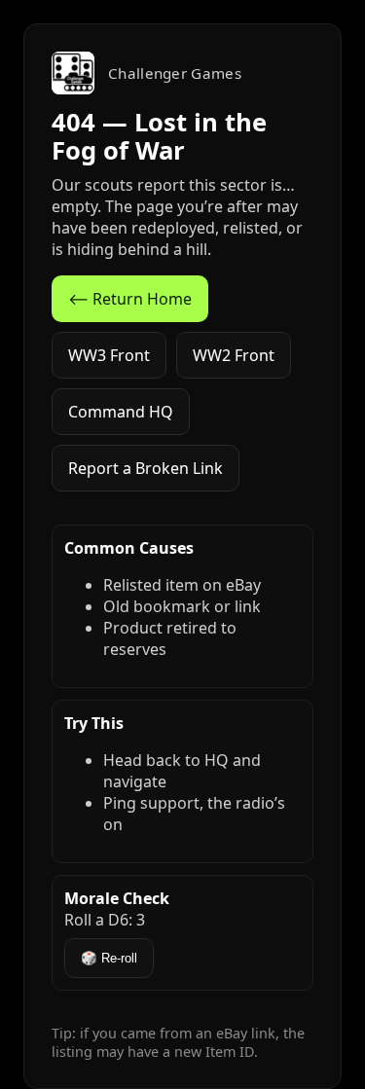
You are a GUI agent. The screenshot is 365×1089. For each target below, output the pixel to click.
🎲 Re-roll (109, 958)
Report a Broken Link (145, 468)
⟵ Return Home (130, 298)
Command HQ (120, 411)
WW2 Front (233, 355)
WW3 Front (109, 355)
